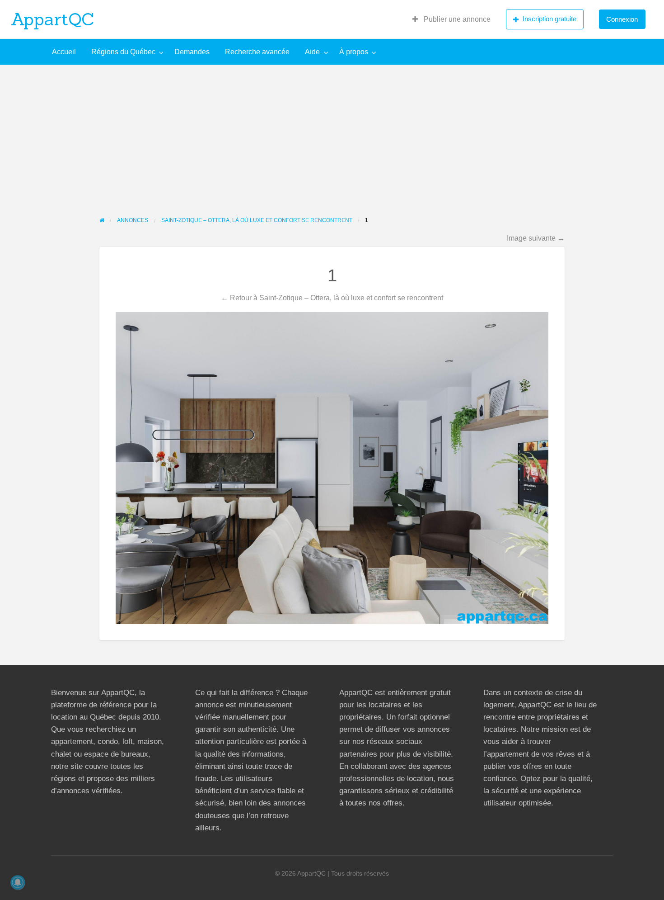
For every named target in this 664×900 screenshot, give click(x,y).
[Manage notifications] (17, 882)
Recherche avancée (257, 52)
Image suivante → (536, 238)
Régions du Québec (123, 52)
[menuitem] (451, 19)
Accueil (64, 52)
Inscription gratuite (549, 19)
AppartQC (52, 19)
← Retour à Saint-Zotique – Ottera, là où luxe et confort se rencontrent (332, 298)
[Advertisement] (332, 132)
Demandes (192, 52)
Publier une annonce (456, 19)
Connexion (622, 19)
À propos (353, 52)
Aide (312, 52)
